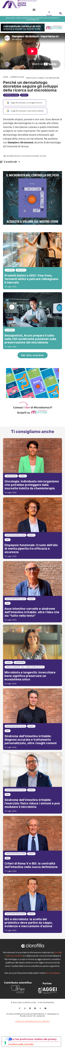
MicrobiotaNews (53, 973)
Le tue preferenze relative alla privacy (34, 1039)
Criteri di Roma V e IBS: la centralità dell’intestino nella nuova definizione (31, 865)
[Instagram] (25, 1008)
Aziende (9, 270)
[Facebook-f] (19, 1008)
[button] (60, 13)
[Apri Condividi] (19, 162)
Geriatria (19, 662)
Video (24, 95)
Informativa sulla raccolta (18, 1044)
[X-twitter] (40, 1008)
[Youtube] (45, 1008)
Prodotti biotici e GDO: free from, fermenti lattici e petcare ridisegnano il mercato (31, 279)
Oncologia (11, 476)
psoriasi (43, 156)
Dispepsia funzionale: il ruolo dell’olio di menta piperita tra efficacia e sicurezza (31, 548)
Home (5, 77)
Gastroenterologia (15, 535)
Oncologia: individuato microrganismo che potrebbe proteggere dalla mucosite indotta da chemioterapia (32, 485)
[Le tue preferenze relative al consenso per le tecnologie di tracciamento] (5, 1043)
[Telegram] (35, 1008)
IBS (7, 540)
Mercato (21, 270)
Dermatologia (17, 77)
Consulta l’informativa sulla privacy (32, 1021)
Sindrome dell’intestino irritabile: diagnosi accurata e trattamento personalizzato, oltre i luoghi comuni (31, 739)
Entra (49, 15)
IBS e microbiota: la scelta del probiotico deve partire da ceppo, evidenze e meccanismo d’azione (29, 922)
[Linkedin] (30, 1008)
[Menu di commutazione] (34, 9)
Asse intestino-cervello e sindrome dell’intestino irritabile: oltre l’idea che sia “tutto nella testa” (32, 612)
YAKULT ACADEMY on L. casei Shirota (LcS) (24, 667)
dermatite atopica (13, 156)
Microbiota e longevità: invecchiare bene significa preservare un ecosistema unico (30, 676)
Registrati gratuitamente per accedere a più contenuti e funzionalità (32, 19)
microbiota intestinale (30, 156)
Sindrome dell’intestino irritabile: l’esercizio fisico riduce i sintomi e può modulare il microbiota (32, 803)
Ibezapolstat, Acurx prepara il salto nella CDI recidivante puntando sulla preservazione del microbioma (30, 339)
